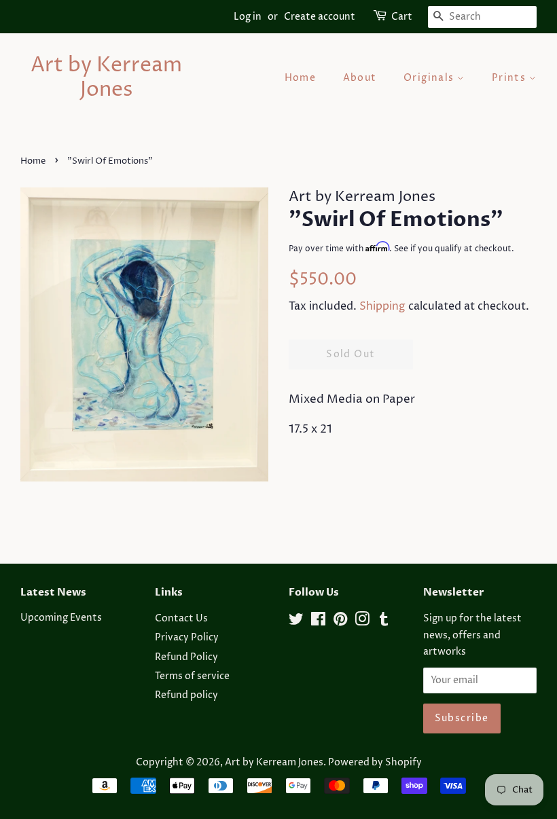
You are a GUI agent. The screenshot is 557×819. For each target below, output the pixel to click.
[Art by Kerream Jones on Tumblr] (383, 622)
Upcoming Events (61, 618)
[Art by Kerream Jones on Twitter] (296, 622)
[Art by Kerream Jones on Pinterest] (340, 622)
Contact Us (181, 618)
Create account (319, 16)
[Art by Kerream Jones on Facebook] (318, 622)
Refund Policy (186, 657)
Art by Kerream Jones (106, 78)
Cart (401, 16)
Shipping (382, 306)
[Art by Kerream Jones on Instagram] (362, 622)
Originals (430, 77)
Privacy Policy (187, 637)
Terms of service (192, 676)
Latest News (53, 592)
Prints (510, 77)
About (360, 77)
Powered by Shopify (375, 762)
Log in (248, 16)
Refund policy (186, 695)
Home (301, 77)
